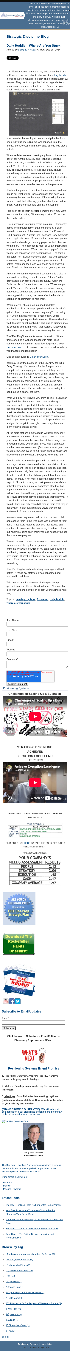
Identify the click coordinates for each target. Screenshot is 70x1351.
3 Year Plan (13, 1309)
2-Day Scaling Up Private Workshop (25, 1292)
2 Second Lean (15, 1287)
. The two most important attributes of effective (30, 1254)
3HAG (10, 1331)
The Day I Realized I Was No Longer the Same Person (33, 1205)
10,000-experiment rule (19, 1270)
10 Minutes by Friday (18, 1265)
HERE (27, 843)
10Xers (11, 1276)
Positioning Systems (28, 1344)
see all (5, 1336)
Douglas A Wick (27, 49)
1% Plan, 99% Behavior (19, 1259)
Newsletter (47, 1344)
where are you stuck (18, 603)
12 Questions (14, 1281)
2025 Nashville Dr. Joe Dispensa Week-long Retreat (34, 1303)
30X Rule (12, 1320)
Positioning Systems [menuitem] (16, 688)
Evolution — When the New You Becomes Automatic (32, 1228)
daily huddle (60, 75)
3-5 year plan (14, 1314)
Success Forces (15, 347)
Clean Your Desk (39, 356)
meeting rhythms (25, 599)
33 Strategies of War (17, 1325)
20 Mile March (14, 1298)
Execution (42, 599)
